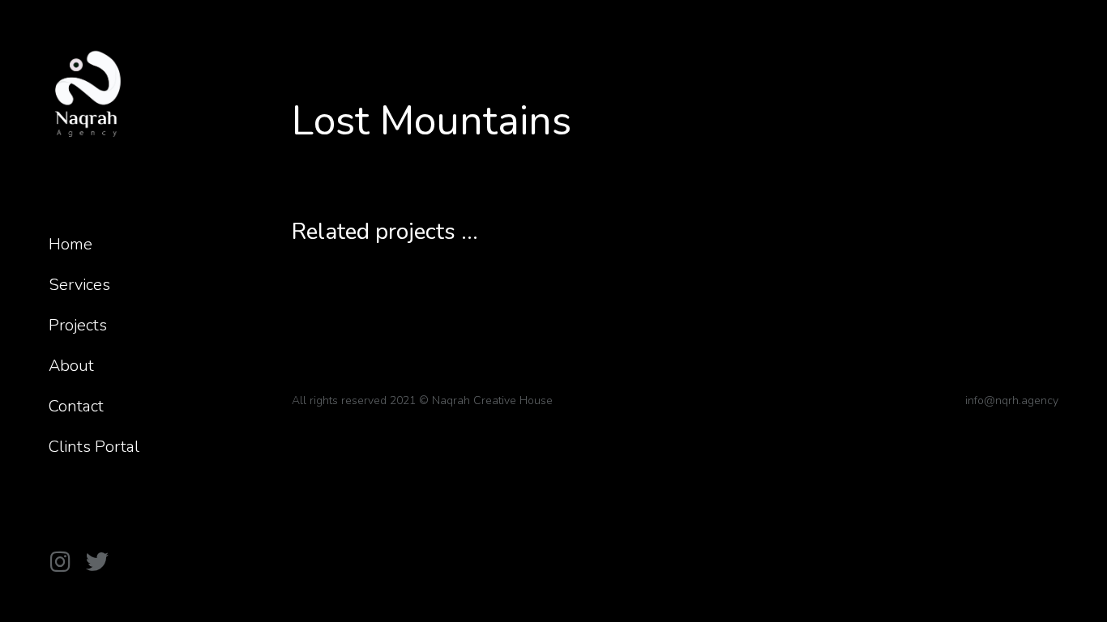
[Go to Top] (1082, 598)
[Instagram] (60, 562)
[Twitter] (97, 562)
